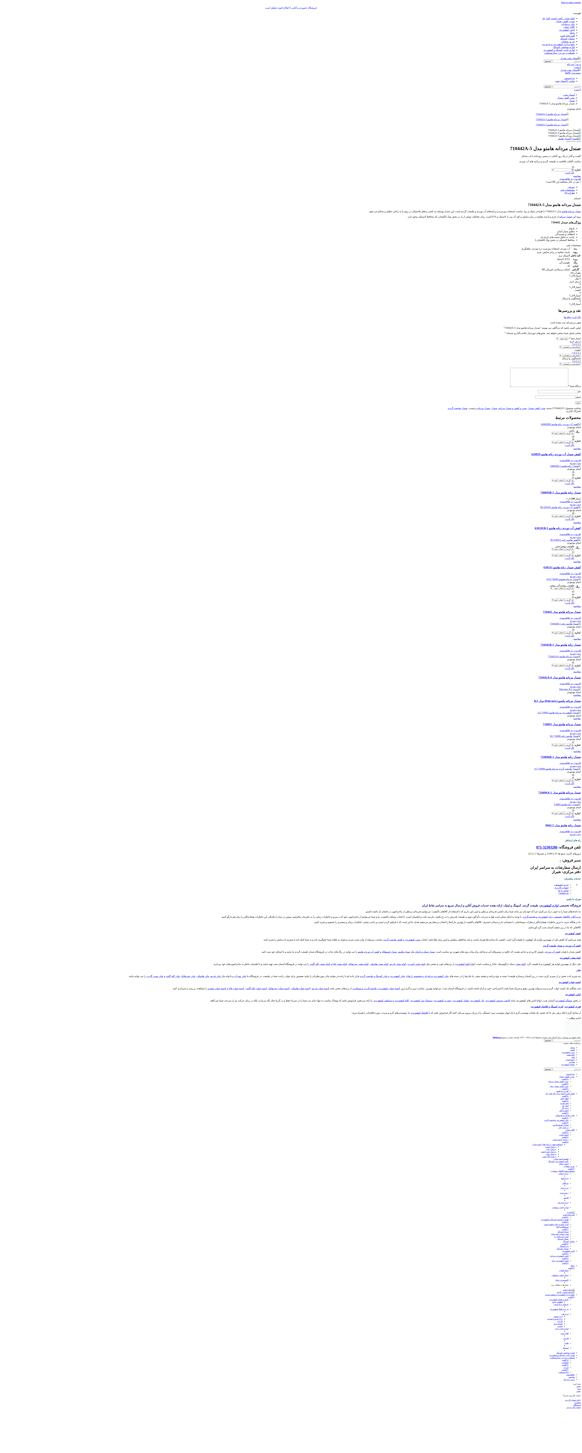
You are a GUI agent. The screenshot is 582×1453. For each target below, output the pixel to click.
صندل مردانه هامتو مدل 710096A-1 (559, 792)
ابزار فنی (565, 1300)
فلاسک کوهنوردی (539, 1006)
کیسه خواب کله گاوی (256, 988)
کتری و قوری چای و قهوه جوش (556, 1211)
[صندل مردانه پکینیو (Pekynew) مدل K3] (570, 689)
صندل (494, 408)
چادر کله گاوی (173, 976)
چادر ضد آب (240, 976)
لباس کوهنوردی (573, 994)
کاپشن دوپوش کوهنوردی (497, 1000)
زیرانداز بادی (551, 1136)
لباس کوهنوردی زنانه (560, 1247)
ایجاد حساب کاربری (573, 1386)
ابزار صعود (558, 1303)
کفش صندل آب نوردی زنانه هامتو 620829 (556, 454)
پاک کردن (569, 172)
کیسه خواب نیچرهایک (279, 988)
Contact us (564, 893)
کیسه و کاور (564, 1097)
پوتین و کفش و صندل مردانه (512, 408)
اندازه (577, 170)
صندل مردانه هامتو (571, 211)
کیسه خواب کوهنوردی (570, 982)
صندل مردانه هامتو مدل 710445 (562, 612)
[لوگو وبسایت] (570, 58)
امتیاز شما (575, 338)
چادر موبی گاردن (154, 976)
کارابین (560, 1308)
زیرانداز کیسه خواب (560, 1126)
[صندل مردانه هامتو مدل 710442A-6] (564, 656)
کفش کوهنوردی (573, 933)
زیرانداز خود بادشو (549, 1138)
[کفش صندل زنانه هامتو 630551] (565, 540)
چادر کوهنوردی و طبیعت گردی (556, 1106)
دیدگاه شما (574, 386)
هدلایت (572, 1048)
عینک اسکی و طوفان (560, 1262)
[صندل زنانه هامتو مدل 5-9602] (567, 804)
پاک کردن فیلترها (572, 317)
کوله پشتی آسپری (416, 964)
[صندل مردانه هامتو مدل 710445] (563, 579)
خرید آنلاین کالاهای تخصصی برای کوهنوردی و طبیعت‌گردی (552, 917)
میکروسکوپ (563, 1358)
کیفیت (577, 350)
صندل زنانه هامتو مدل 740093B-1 (560, 492)
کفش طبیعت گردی (392, 939)
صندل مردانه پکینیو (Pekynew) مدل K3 (557, 701)
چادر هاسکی (203, 976)
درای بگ (565, 1094)
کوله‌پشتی (570, 1041)
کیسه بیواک (564, 1150)
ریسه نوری (564, 1179)
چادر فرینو (216, 976)
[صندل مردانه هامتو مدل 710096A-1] (557, 769)
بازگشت (565, 1065)
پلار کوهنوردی (477, 1000)
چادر (578, 970)
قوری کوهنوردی (573, 1006)
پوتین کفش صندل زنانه (559, 1073)
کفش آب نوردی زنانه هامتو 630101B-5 (558, 528)
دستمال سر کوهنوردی (421, 1000)
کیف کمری (564, 1089)
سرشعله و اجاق (562, 1213)
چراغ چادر (564, 1174)
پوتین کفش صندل (536, 408)
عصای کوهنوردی (568, 1051)
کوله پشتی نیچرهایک (358, 964)
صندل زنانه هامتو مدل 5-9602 (563, 825)
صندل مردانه (565, 216)
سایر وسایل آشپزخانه (560, 1220)
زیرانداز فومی (551, 1133)
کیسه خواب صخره (217, 988)
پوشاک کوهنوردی (563, 1000)
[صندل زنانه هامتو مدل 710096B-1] (565, 736)
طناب (566, 1329)
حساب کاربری (561, 887)
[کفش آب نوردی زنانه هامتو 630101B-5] (560, 507)
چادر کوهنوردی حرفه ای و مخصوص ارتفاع (427, 976)
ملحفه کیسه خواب (561, 1145)
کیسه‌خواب (570, 1046)
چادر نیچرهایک (188, 976)
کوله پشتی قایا (340, 964)
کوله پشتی (520, 964)
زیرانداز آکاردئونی (549, 1143)
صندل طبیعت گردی (457, 408)
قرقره (560, 1312)
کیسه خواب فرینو (320, 988)
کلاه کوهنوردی (402, 1000)
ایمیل (578, 397)
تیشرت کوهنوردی (442, 1000)
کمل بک (565, 1092)
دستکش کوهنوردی (382, 1000)
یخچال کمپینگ (563, 1225)
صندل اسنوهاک (389, 951)
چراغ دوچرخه (563, 1189)
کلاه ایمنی (564, 1320)
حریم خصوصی (561, 884)
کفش (572, 1036)
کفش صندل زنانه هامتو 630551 (562, 567)
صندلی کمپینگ (563, 1235)
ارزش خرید (575, 341)
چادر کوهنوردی (397, 976)
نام (579, 391)
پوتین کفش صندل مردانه (558, 1068)
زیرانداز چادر (563, 1114)
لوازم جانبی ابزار (562, 1315)
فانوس (566, 1184)
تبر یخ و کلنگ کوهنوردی (559, 1295)
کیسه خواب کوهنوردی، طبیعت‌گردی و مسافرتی (376, 988)
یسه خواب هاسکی (300, 988)
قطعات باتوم (557, 1288)
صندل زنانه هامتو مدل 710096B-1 (560, 757)
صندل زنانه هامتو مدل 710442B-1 (560, 644)
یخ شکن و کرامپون (561, 1291)
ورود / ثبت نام (569, 1366)
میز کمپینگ (564, 1232)
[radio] (563, 167)
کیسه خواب (564, 1121)
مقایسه (572, 1363)
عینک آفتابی (564, 1257)
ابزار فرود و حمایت (555, 1305)
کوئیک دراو (558, 1310)
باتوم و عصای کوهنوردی (559, 1286)
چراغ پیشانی (563, 1160)
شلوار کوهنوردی (461, 1000)
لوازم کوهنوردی (549, 905)
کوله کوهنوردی (462, 964)
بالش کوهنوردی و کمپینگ (558, 1148)
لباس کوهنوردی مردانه (559, 1242)
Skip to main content (571, 2)
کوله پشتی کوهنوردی (570, 958)
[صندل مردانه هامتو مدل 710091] (559, 712)
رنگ (578, 432)
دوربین (566, 1354)
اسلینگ (566, 1334)
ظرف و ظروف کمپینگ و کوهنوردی (555, 1206)
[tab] (571, 187)
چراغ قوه (565, 1165)
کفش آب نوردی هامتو (368, 951)
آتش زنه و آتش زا (561, 1223)
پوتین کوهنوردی (412, 939)
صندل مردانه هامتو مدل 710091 (562, 724)
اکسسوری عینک (562, 1266)
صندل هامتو (571, 141)
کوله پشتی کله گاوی (320, 964)
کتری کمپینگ (556, 1006)
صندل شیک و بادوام (425, 951)
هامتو (579, 141)
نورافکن (565, 1169)
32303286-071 (546, 847)
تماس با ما (563, 890)
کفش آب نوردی (573, 945)
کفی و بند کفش (562, 1077)
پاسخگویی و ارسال (571, 358)
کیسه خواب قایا (236, 988)
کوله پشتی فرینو (398, 964)
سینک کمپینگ (563, 1218)
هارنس (566, 1325)
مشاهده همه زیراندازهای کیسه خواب (547, 1131)
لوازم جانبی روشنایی (560, 1194)
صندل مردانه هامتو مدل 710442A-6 (559, 677)
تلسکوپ (565, 1349)
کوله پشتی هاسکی (379, 964)
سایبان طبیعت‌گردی (561, 1111)
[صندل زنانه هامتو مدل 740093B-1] (565, 466)
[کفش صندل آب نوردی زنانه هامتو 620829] (561, 424)
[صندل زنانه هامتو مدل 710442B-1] (565, 623)
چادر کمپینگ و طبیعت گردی (374, 976)
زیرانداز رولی (551, 1140)
